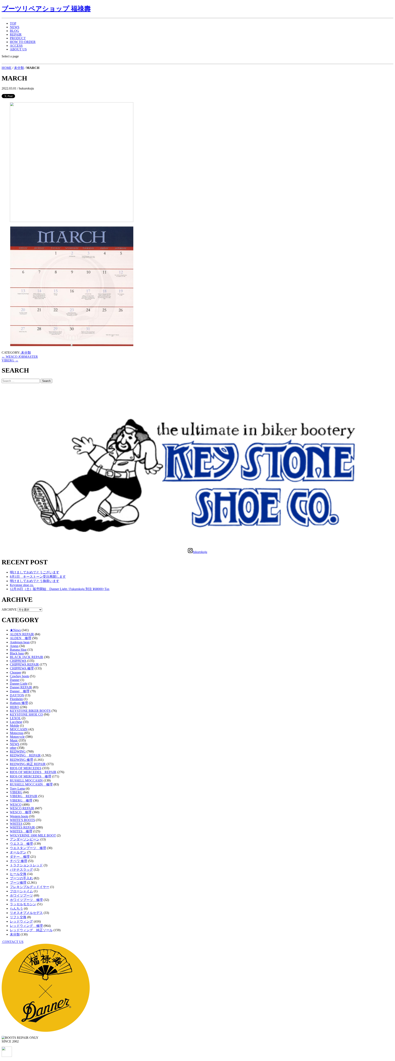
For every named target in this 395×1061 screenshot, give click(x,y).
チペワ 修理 (18, 861)
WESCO (16, 804)
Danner (15, 680)
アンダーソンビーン (25, 839)
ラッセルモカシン (23, 904)
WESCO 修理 (20, 812)
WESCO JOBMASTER (20, 356)
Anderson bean (20, 642)
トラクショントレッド (26, 865)
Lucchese (16, 722)
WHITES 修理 (21, 831)
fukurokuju (200, 552)
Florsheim (16, 699)
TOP (13, 23)
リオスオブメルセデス (26, 913)
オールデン (18, 852)
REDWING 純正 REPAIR (28, 764)
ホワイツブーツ (21, 895)
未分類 (19, 68)
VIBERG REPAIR (23, 796)
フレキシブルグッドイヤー (29, 887)
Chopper (15, 672)
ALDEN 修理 (20, 638)
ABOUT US (18, 49)
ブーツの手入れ (21, 878)
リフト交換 (18, 917)
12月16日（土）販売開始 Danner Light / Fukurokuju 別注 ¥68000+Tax (59, 589)
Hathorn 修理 (19, 703)
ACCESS (16, 45)
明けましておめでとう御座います (34, 581)
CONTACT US (12, 942)
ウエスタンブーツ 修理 (28, 848)
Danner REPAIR (21, 687)
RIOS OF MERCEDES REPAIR (33, 772)
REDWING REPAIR (25, 755)
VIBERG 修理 (21, 800)
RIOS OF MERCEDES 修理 (30, 776)
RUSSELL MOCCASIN (26, 780)
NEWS (14, 27)
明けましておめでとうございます (34, 572)
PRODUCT (18, 38)
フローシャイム (21, 891)
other (13, 748)
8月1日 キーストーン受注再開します (38, 576)
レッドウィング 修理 (26, 925)
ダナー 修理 (20, 856)
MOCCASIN (19, 729)
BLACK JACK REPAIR (26, 657)
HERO (14, 707)
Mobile (14, 725)
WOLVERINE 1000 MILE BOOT (33, 835)
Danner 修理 (19, 691)
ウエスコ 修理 (21, 843)
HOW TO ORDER (23, 42)
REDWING (18, 751)
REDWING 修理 (21, 759)
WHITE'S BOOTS (22, 820)
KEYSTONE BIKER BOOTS (30, 710)
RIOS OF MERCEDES (25, 768)
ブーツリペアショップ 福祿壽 (46, 8)
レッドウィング (21, 921)
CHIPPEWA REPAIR (24, 664)
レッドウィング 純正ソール (31, 930)
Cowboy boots (19, 676)
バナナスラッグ (21, 869)
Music (14, 740)
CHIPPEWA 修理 (22, 668)
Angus (14, 646)
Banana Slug (18, 649)
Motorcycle (17, 736)
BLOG (14, 31)
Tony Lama (17, 788)
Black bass (17, 653)
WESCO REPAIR (22, 808)
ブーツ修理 (18, 882)
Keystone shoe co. (22, 585)
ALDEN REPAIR (22, 634)
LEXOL (15, 718)
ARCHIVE (9, 609)
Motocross (16, 733)
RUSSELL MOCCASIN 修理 (31, 784)
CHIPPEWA (18, 660)
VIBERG (10, 360)
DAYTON (17, 695)
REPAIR (16, 34)
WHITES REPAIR (22, 827)
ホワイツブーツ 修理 (26, 900)
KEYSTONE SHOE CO (26, 714)
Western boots (19, 816)
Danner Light (18, 683)
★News (15, 630)
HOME (7, 68)
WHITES (16, 823)
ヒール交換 (18, 874)
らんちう (16, 908)
